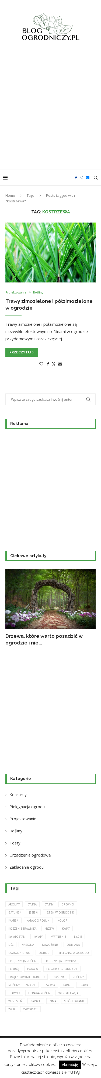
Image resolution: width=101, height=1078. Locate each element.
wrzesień (15, 1001)
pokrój (13, 969)
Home (10, 195)
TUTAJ (74, 1072)
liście (78, 937)
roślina (58, 977)
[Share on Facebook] (48, 363)
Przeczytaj (20, 352)
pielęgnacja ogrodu (73, 953)
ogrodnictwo (19, 953)
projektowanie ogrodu (26, 977)
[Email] (87, 177)
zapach (35, 1001)
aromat (14, 904)
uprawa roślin (39, 993)
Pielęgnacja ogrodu (27, 806)
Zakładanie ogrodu (26, 867)
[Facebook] (76, 177)
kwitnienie (58, 937)
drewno (67, 904)
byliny (49, 904)
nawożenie (50, 945)
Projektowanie (22, 818)
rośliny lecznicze (22, 985)
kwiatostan (16, 937)
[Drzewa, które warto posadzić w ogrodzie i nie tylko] (50, 599)
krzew (49, 928)
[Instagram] (81, 177)
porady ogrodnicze (62, 969)
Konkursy (18, 794)
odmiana (73, 945)
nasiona (28, 945)
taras (67, 985)
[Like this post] (41, 363)
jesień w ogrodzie (60, 912)
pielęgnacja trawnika (60, 961)
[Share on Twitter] (53, 363)
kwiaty (38, 937)
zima (52, 1001)
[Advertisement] (50, 108)
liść (10, 945)
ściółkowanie (74, 1001)
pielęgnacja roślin (22, 961)
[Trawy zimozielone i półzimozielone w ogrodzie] (50, 252)
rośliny (78, 977)
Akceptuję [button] (70, 1064)
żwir (11, 1009)
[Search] (95, 177)
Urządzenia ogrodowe (30, 855)
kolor (62, 920)
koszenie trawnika (22, 928)
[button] (12, 607)
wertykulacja (68, 993)
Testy (14, 843)
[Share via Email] (60, 363)
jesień (33, 912)
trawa (83, 985)
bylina (32, 904)
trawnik (14, 993)
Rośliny (15, 830)
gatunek (14, 912)
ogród (44, 953)
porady (32, 969)
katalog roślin (38, 920)
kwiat (66, 928)
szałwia (49, 985)
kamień (13, 920)
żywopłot (30, 1009)
